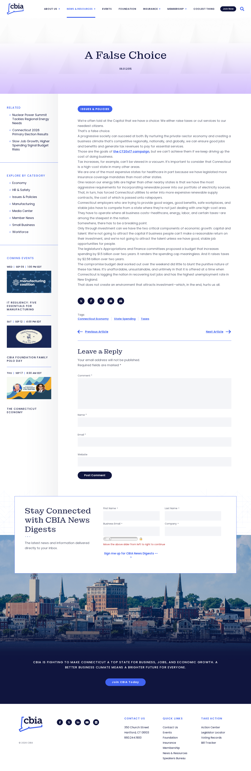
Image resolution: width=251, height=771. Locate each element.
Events (107, 9)
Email (82, 434)
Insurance (150, 9)
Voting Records (211, 738)
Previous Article (96, 332)
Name (82, 415)
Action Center (210, 727)
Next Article (214, 332)
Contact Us (170, 727)
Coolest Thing (204, 9)
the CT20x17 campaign (131, 151)
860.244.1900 (133, 738)
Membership (175, 9)
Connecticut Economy (93, 319)
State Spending (125, 319)
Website (82, 454)
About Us (50, 9)
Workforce (20, 232)
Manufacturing (23, 204)
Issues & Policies (24, 197)
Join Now (228, 8)
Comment (85, 375)
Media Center (22, 211)
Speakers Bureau (174, 758)
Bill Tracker (208, 743)
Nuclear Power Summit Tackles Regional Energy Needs (30, 119)
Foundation (127, 9)
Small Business (23, 225)
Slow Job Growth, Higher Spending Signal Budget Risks (31, 145)
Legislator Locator (213, 732)
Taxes (145, 319)
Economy (19, 183)
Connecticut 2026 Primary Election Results (30, 132)
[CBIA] (15, 9)
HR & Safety (21, 190)
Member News (23, 218)
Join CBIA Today (125, 682)
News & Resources (80, 9)
